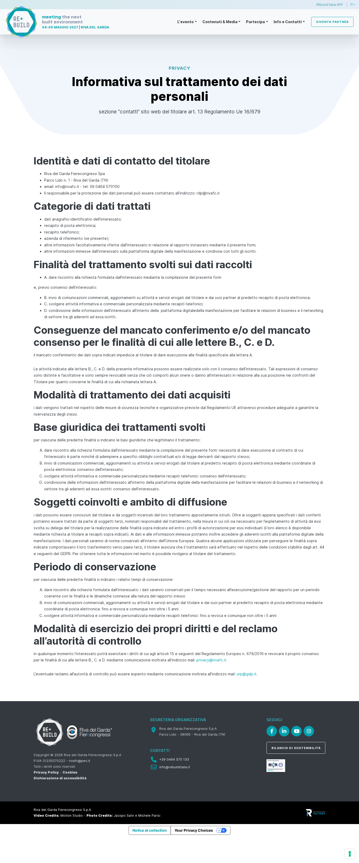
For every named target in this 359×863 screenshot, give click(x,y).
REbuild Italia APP (329, 5)
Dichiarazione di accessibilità (60, 778)
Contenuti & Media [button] (220, 21)
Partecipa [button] (255, 21)
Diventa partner (332, 22)
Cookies (70, 772)
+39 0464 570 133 (174, 759)
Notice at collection (149, 830)
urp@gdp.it (247, 674)
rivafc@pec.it (79, 761)
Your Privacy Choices (194, 830)
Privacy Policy (46, 772)
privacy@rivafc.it (211, 660)
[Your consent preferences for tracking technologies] (350, 854)
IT (351, 5)
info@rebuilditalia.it (174, 767)
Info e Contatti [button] (288, 21)
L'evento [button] (185, 21)
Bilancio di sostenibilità (296, 748)
